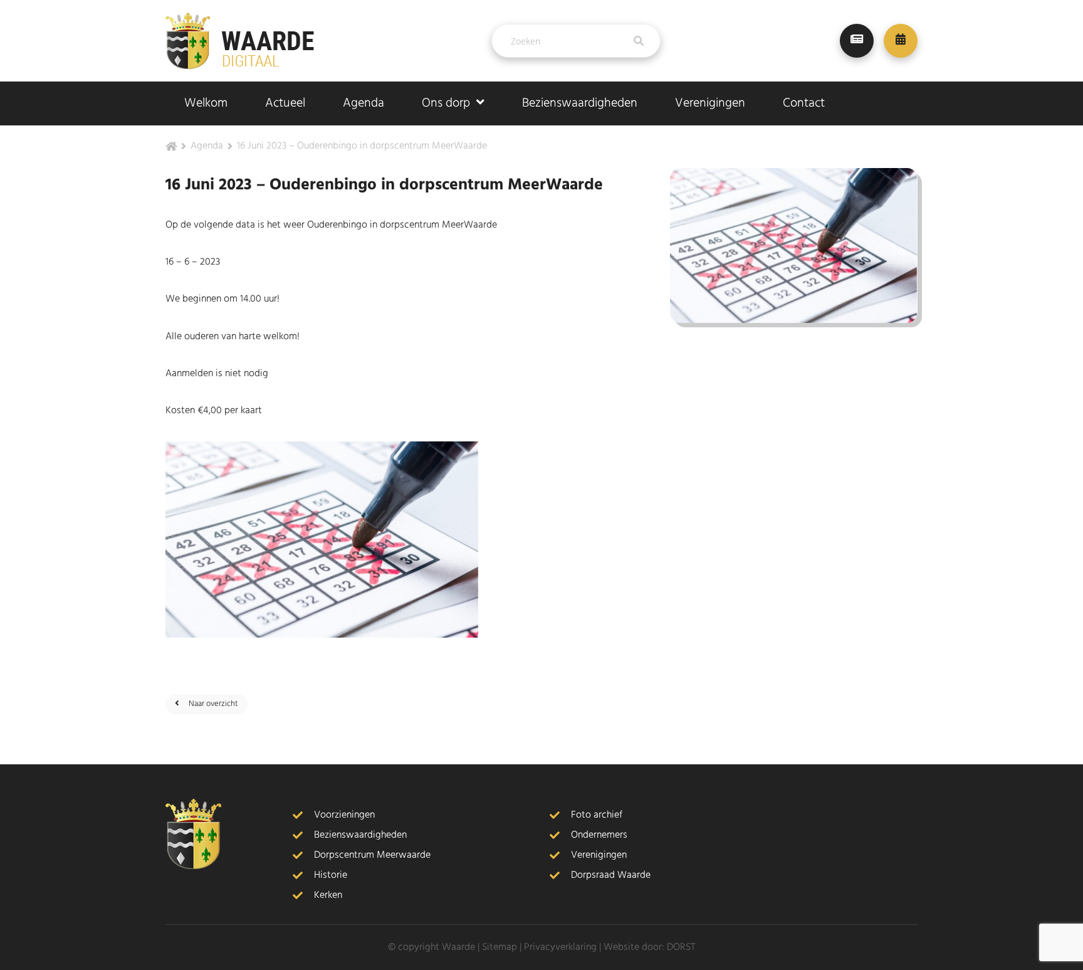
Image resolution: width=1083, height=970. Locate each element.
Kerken (328, 895)
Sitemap (499, 947)
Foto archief (596, 815)
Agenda (363, 103)
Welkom (206, 103)
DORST (681, 947)
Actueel (285, 103)
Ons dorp (446, 103)
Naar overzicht (213, 704)
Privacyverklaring (560, 947)
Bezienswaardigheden (579, 103)
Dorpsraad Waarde (611, 875)
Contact (804, 103)
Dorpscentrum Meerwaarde (372, 855)
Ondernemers (599, 835)
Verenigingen (710, 103)
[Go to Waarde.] (171, 147)
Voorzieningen (344, 815)
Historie (330, 875)
